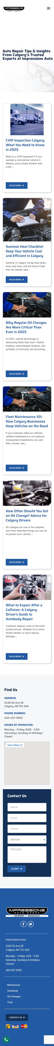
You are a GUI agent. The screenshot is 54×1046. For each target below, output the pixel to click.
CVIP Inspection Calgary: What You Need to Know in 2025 (25, 145)
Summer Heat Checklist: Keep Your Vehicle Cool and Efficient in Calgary (25, 251)
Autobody (12, 990)
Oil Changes (14, 996)
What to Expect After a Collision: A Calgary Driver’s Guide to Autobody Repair (24, 612)
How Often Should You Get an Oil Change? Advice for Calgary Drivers (27, 515)
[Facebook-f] (23, 924)
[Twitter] (31, 924)
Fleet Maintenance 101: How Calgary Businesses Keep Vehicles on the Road (27, 421)
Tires (10, 1002)
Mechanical (13, 984)
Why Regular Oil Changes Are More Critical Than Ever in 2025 (26, 327)
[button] (48, 8)
